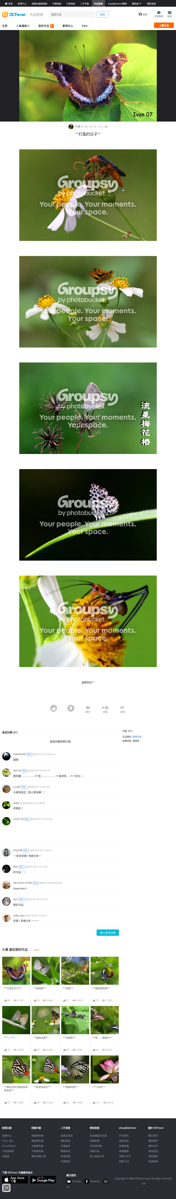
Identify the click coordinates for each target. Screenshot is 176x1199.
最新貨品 (124, 1140)
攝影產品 (65, 1140)
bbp (15, 866)
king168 (17, 850)
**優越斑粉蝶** (101, 988)
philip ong (18, 915)
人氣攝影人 (23, 26)
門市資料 (124, 1135)
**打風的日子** (12, 988)
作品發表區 (8, 1151)
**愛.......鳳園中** (102, 1037)
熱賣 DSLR (125, 1156)
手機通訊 (65, 1145)
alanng (17, 770)
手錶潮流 (65, 1161)
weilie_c (17, 803)
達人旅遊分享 (97, 1156)
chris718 (18, 819)
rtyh (15, 899)
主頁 (5, 26)
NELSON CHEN (22, 882)
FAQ (84, 26)
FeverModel (8, 1145)
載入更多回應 (108, 932)
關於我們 (153, 1135)
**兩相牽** (39, 988)
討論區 (5, 1156)
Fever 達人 (8, 1140)
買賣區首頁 (67, 1135)
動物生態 (137, 736)
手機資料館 (37, 1145)
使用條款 (153, 1156)
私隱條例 (153, 1161)
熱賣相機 (124, 1145)
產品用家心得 (38, 1156)
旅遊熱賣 (95, 1140)
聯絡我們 (153, 1140)
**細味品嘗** (40, 1037)
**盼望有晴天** (42, 1087)
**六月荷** (98, 1087)
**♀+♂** (9, 1037)
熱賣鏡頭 (124, 1151)
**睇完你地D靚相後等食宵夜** (16, 1088)
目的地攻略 (96, 1145)
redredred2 (19, 754)
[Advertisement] (88, 695)
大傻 (77, 126)
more (36, 949)
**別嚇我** (69, 1037)
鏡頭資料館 (37, 1140)
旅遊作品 (95, 1151)
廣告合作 (153, 1145)
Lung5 (16, 786)
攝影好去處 (98, 1135)
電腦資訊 (65, 1151)
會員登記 (153, 1151)
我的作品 (45, 26)
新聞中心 (7, 1135)
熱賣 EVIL (124, 1161)
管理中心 (67, 26)
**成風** (68, 988)
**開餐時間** (70, 1087)
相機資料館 (37, 1135)
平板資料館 (37, 1151)
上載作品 (164, 25)
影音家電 (65, 1156)
